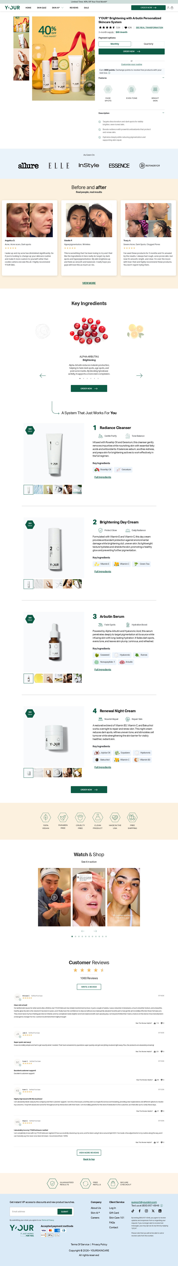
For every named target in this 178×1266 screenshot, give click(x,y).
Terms (123, 654)
